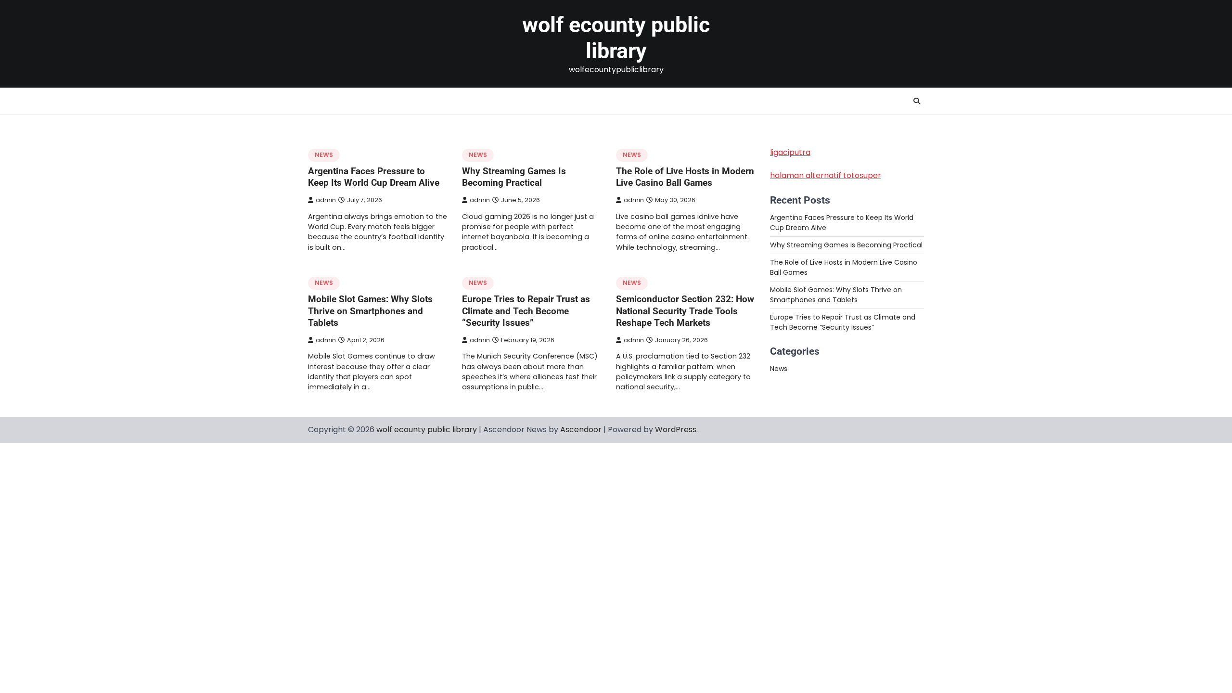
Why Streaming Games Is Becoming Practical (514, 177)
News (324, 155)
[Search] (917, 101)
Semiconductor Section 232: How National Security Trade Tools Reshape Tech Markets (685, 311)
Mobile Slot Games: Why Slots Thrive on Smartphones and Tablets (370, 311)
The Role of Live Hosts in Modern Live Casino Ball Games (685, 177)
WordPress (675, 429)
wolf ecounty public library (616, 38)
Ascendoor (581, 429)
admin (326, 200)
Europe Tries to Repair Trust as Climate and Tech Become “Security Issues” (526, 311)
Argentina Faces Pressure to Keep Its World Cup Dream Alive (373, 177)
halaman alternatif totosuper (825, 175)
